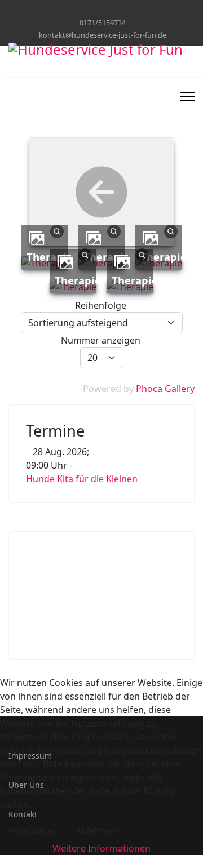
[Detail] (57, 230)
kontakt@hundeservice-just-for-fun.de (102, 35)
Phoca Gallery (165, 388)
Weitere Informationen (101, 848)
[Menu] (187, 96)
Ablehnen (96, 831)
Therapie (163, 257)
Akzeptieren (33, 831)
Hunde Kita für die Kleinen (82, 479)
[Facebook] (102, 10)
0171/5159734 (103, 23)
